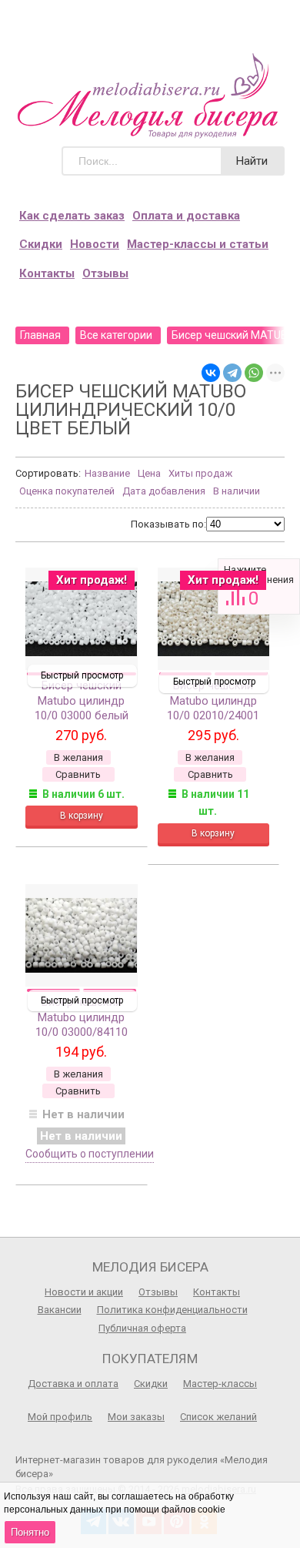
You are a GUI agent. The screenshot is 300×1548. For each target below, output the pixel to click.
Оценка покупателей (67, 491)
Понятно (30, 1532)
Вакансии (60, 1309)
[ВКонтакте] (211, 373)
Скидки (40, 244)
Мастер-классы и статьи (197, 244)
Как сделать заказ (72, 216)
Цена (149, 473)
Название (107, 473)
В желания (78, 757)
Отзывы (105, 273)
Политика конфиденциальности (172, 1309)
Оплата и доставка (186, 216)
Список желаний (218, 1416)
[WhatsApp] (254, 373)
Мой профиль (60, 1416)
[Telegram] (232, 373)
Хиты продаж (200, 473)
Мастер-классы (220, 1383)
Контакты (47, 273)
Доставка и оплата (73, 1383)
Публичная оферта (142, 1328)
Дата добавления (163, 491)
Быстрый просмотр (82, 675)
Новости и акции (84, 1292)
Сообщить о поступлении (89, 1154)
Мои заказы (136, 1416)
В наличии (236, 491)
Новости (94, 244)
